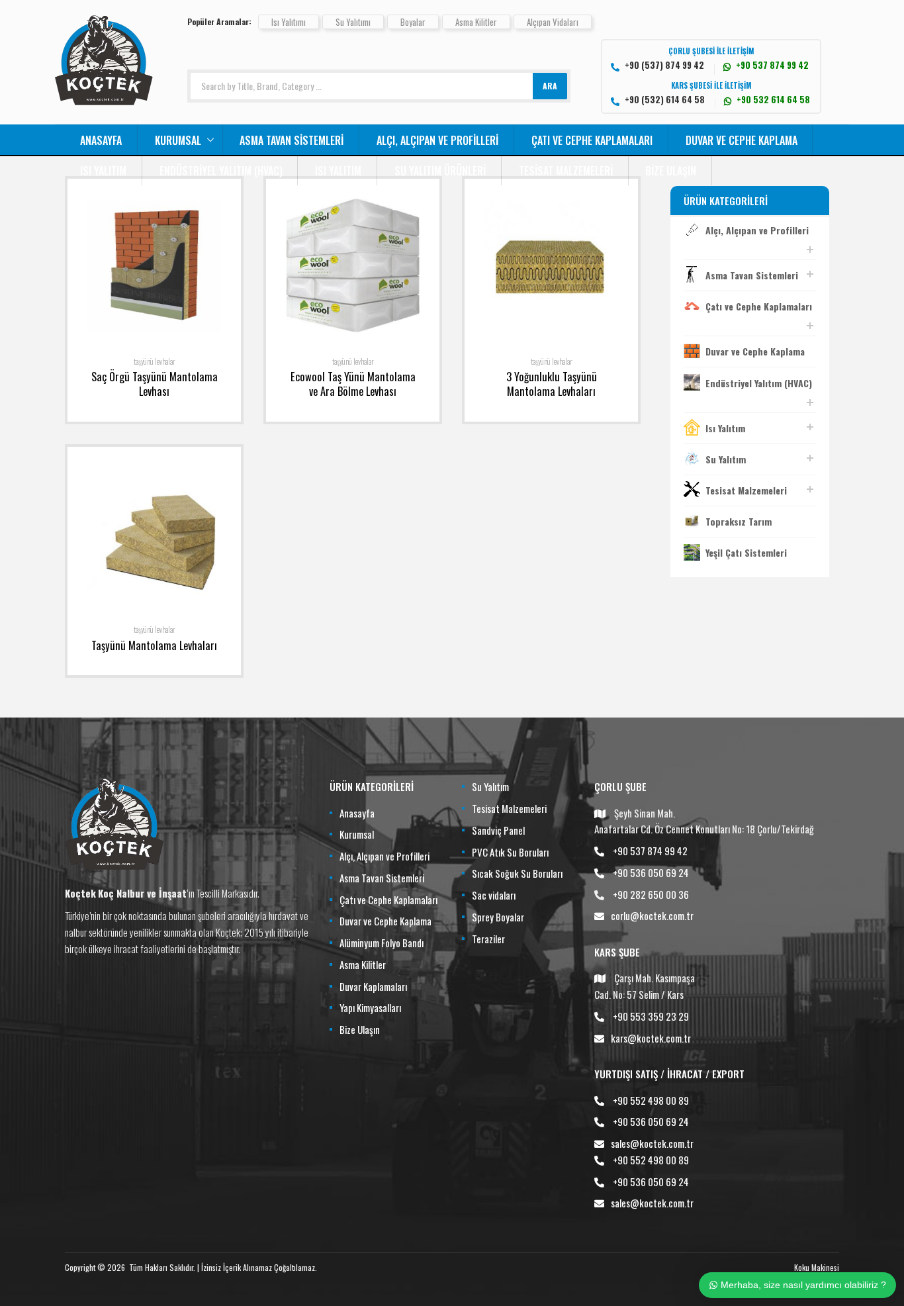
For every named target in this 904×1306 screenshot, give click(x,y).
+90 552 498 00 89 (651, 1100)
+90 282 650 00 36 (651, 894)
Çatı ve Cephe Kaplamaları (592, 140)
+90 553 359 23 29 (651, 1016)
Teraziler (488, 938)
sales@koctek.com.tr (652, 1143)
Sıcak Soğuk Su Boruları (517, 873)
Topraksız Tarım (738, 521)
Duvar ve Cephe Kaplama (741, 140)
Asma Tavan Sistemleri (291, 140)
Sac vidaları (494, 895)
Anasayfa (101, 140)
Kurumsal (178, 140)
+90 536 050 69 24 (651, 872)
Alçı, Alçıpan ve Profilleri (437, 140)
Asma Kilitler (476, 21)
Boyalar (413, 21)
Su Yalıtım (725, 459)
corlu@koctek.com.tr (652, 915)
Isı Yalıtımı (288, 21)
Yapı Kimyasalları (370, 1007)
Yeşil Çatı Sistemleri (746, 552)
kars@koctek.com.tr (651, 1038)
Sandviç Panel (498, 830)
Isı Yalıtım (103, 171)
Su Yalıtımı (353, 21)
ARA (550, 85)
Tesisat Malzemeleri (566, 171)
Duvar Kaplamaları (373, 986)
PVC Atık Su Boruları (510, 852)
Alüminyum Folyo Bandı (381, 942)
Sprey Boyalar (498, 917)
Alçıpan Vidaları (552, 21)
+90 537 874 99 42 (650, 850)
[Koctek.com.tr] (104, 100)
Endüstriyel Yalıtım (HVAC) (221, 171)
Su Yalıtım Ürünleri (440, 171)
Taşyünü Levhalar (154, 361)
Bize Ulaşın (670, 171)
